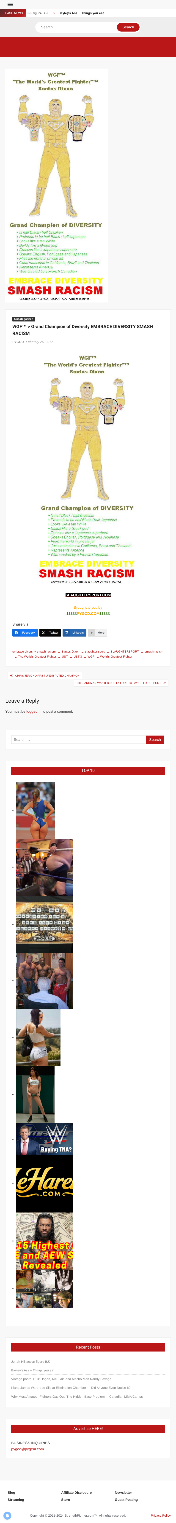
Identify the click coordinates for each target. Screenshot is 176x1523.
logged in (33, 711)
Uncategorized (23, 319)
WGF (91, 656)
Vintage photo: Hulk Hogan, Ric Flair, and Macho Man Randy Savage (61, 1379)
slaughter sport (95, 651)
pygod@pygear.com (27, 1449)
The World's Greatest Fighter (37, 656)
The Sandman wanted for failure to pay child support (118, 683)
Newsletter (123, 1492)
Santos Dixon (70, 651)
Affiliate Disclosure (76, 1492)
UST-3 (78, 656)
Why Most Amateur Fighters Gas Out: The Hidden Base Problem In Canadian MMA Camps (77, 1396)
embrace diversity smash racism (34, 651)
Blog (11, 1492)
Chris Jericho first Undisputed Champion (47, 675)
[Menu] (9, 4)
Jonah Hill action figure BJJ (30, 1361)
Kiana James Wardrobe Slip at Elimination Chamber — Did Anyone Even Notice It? (71, 1387)
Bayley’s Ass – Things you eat (81, 13)
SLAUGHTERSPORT (124, 651)
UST (65, 656)
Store (65, 1500)
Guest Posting (126, 1500)
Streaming (16, 1500)
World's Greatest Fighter (116, 656)
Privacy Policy (161, 1515)
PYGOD (18, 342)
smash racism (154, 651)
